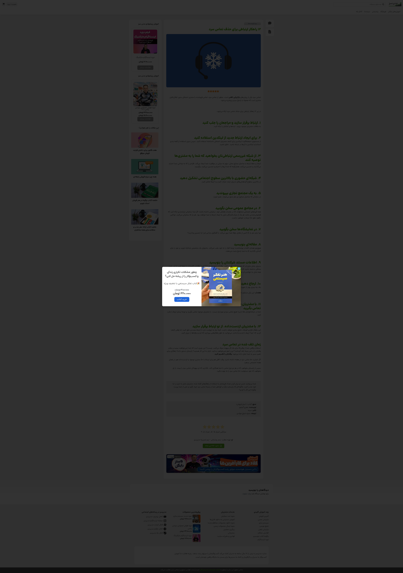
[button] (239, 268)
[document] (201, 286)
